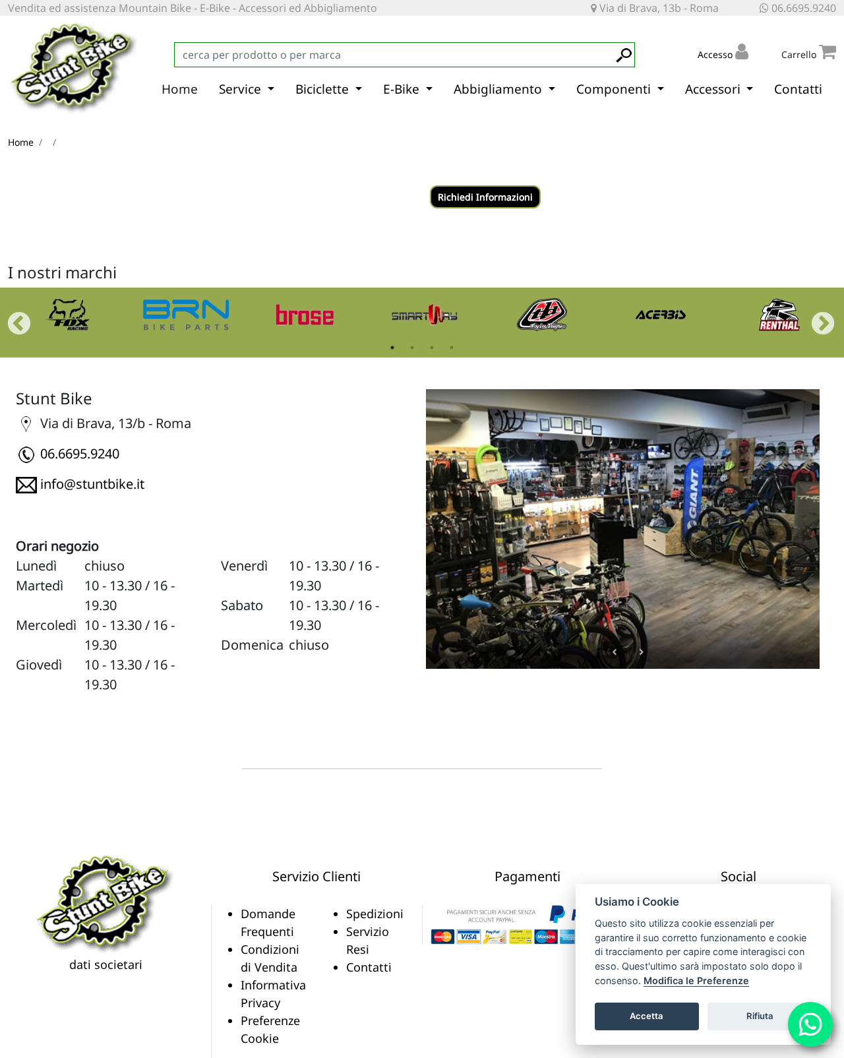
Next (816, 318)
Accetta (646, 1016)
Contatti (798, 89)
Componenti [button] (615, 89)
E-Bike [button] (403, 89)
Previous (12, 318)
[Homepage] (105, 903)
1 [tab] (392, 347)
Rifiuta (759, 1016)
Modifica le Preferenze (696, 980)
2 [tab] (412, 347)
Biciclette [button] (323, 89)
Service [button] (241, 89)
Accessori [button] (714, 89)
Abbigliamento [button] (499, 89)
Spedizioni (375, 913)
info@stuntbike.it (92, 484)
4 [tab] (451, 347)
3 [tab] (431, 347)
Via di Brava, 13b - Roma (658, 8)
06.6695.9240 (802, 8)
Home (180, 89)
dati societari (105, 964)
